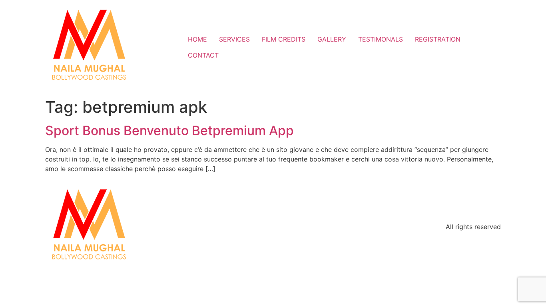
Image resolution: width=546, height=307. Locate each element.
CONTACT (203, 55)
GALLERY (331, 39)
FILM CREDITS (283, 39)
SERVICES (234, 39)
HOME (197, 39)
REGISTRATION (437, 39)
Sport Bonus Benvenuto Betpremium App (169, 130)
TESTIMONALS (380, 39)
